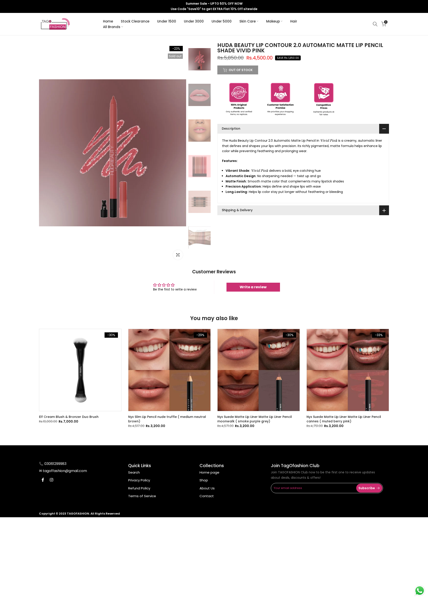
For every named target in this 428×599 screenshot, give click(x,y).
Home (108, 21)
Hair (293, 21)
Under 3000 (194, 21)
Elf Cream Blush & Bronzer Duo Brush (69, 417)
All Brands (111, 27)
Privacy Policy (139, 480)
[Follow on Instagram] (51, 480)
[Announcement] (214, 6)
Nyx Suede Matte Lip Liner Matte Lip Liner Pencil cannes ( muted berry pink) (344, 419)
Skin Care (247, 21)
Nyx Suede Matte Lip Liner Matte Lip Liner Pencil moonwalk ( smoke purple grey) (254, 419)
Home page (209, 472)
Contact (207, 496)
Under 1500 (166, 21)
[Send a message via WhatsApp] (420, 591)
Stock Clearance (135, 21)
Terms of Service (142, 496)
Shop (204, 480)
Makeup (273, 21)
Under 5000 (222, 21)
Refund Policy (139, 488)
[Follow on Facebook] (43, 480)
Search (134, 472)
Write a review (253, 287)
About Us (207, 488)
